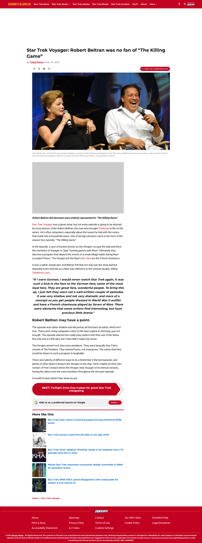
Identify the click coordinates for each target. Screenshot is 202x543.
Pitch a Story (39, 522)
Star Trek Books (100, 4)
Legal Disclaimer (161, 522)
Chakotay (103, 228)
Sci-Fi (135, 4)
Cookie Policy (132, 522)
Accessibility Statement (45, 528)
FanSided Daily (160, 517)
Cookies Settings (104, 528)
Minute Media (17, 535)
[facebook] (179, 4)
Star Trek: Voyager (42, 224)
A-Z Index (74, 528)
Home (35, 498)
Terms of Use (102, 522)
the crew (86, 258)
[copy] (49, 69)
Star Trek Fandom (120, 4)
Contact (99, 517)
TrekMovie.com (40, 272)
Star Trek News (41, 4)
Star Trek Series (60, 4)
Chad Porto (36, 62)
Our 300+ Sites (133, 517)
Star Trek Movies (81, 4)
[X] (185, 4)
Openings (74, 517)
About (144, 4)
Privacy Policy (76, 522)
